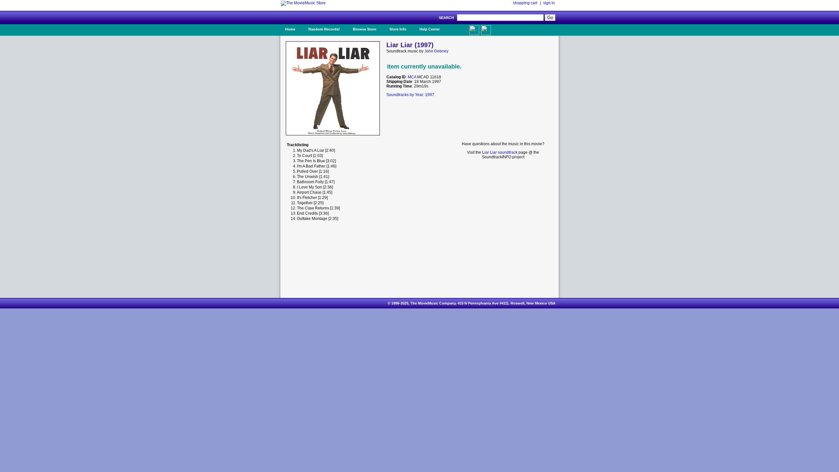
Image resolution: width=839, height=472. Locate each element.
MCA (412, 77)
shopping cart (525, 3)
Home (290, 29)
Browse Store (364, 29)
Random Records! (324, 29)
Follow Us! (498, 29)
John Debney (436, 51)
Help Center (430, 29)
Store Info (397, 29)
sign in (549, 3)
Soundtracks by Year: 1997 (410, 94)
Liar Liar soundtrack (499, 152)
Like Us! (458, 27)
